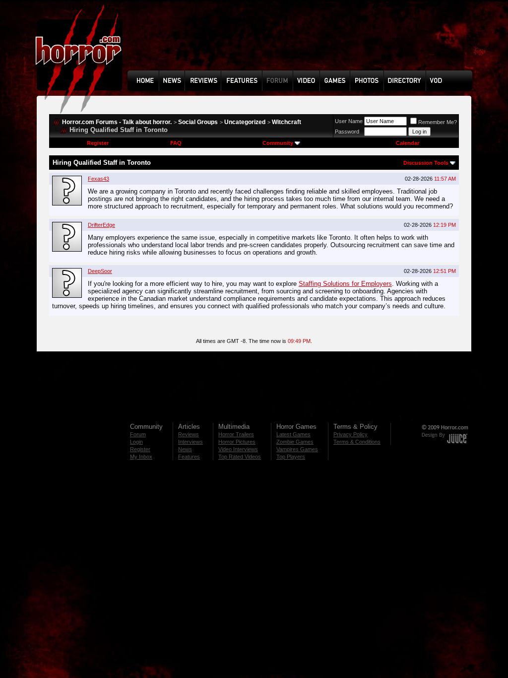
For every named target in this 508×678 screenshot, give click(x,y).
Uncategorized (244, 122)
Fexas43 (98, 179)
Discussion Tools (425, 163)
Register (98, 143)
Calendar (407, 143)
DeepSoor (100, 271)
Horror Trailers (236, 434)
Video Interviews (238, 449)
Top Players (290, 457)
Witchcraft (286, 122)
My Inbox (141, 457)
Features (189, 457)
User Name (349, 121)
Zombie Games (295, 442)
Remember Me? (437, 122)
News (185, 449)
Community (277, 143)
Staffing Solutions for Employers (345, 283)
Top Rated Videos (239, 457)
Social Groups (198, 122)
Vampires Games (297, 449)
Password (347, 132)
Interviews (190, 442)
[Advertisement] (303, 42)
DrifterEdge (101, 225)
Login (136, 442)
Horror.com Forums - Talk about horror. (117, 122)
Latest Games (293, 434)
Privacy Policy (350, 434)
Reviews (188, 434)
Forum (138, 434)
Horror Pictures (236, 442)
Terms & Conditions (357, 442)
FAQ (176, 143)
